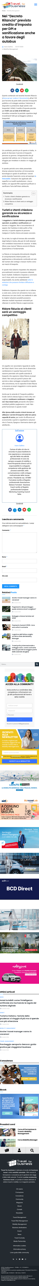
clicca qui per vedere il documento (15, 98)
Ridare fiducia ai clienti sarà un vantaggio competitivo (19, 202)
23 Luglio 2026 (17, 612)
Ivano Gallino (19, 445)
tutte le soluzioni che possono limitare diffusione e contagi (18, 282)
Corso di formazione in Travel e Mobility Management (27, 1131)
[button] (35, 4)
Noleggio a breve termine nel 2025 (23, 617)
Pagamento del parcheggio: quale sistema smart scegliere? (24, 608)
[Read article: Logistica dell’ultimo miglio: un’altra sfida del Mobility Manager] (6, 636)
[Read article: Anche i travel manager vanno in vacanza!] (6, 600)
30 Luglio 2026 (17, 602)
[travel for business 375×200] (19, 809)
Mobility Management (13, 11)
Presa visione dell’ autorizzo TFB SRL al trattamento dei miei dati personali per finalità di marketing (20, 757)
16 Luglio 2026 (17, 641)
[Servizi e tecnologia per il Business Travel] (19, 919)
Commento (6, 530)
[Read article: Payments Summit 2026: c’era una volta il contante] (6, 627)
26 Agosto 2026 (5, 1008)
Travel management (7, 1041)
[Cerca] (37, 664)
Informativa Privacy (16, 756)
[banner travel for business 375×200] (19, 973)
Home (3, 11)
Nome (4, 557)
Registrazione (24, 724)
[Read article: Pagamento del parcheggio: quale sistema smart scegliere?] (6, 609)
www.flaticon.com (11, 1280)
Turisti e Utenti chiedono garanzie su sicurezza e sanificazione (17, 197)
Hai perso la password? (13, 724)
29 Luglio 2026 (5, 1050)
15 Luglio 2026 (17, 654)
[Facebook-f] (19, 1259)
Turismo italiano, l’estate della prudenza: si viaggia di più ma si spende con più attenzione (19, 1019)
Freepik (2, 1280)
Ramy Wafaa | (14, 1279)
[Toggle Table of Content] (32, 193)
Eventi (2, 1013)
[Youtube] (22, 1259)
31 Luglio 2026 (5, 1024)
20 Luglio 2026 (17, 621)
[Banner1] (19, 889)
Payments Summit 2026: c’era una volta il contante (23, 626)
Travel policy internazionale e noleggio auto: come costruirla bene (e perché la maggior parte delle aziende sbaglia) (24, 648)
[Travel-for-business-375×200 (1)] (19, 863)
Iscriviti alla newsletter (19, 761)
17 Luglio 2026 (17, 630)
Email (4, 566)
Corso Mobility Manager (28, 1140)
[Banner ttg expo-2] (19, 943)
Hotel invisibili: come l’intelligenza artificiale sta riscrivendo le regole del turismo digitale (18, 1003)
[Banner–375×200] (19, 781)
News (2, 997)
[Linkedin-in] (13, 1259)
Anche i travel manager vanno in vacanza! (24, 599)
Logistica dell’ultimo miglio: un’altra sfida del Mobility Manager (22, 636)
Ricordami (11, 715)
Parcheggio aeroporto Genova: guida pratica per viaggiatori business (18, 1045)
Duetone (8, 1279)
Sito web (5, 576)
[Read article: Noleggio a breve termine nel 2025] (6, 618)
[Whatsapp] (25, 1259)
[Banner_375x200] (19, 837)
